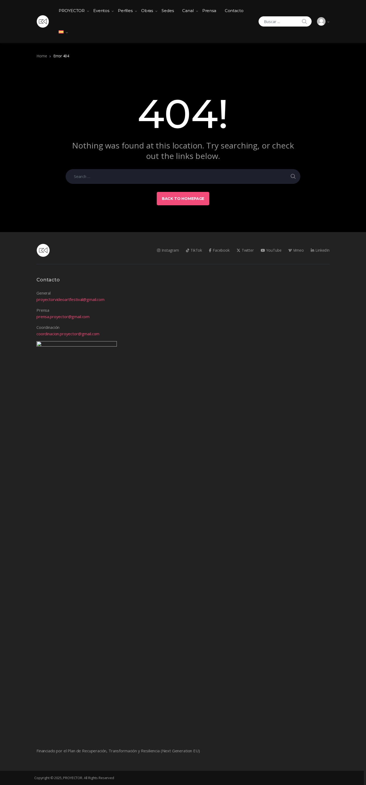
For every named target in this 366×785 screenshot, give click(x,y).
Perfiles (125, 10)
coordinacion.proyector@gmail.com (67, 333)
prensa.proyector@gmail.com (62, 316)
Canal (187, 10)
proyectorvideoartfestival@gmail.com (70, 299)
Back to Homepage (183, 198)
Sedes (168, 10)
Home (41, 55)
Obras (147, 10)
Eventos (101, 10)
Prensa (209, 10)
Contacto (234, 10)
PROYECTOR (72, 10)
